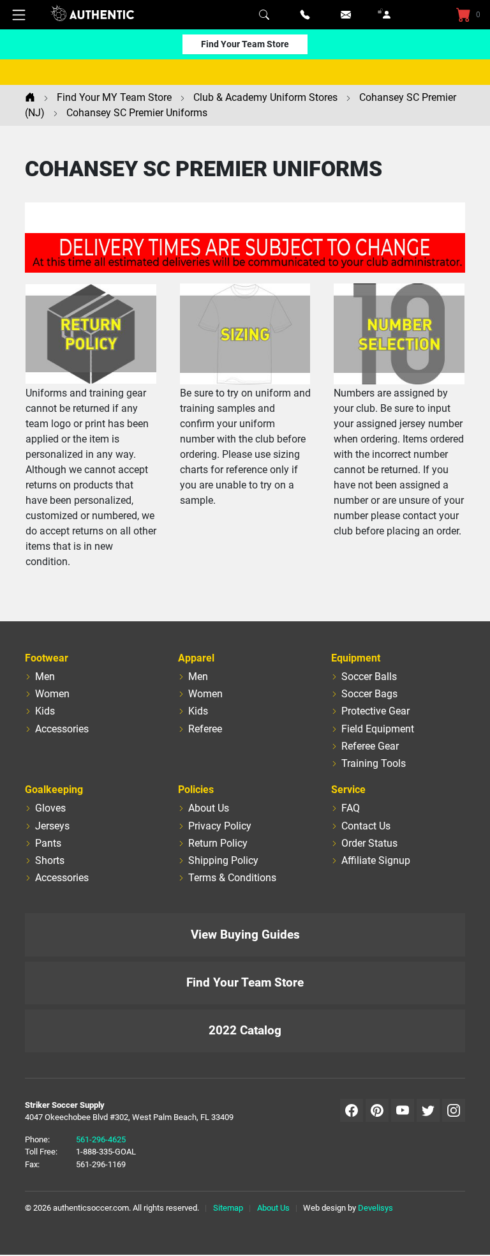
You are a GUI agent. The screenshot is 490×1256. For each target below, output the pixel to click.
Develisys (375, 1208)
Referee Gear (370, 746)
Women (52, 694)
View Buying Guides (245, 934)
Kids (45, 711)
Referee (205, 729)
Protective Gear (375, 711)
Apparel (196, 658)
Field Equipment (377, 729)
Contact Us (365, 826)
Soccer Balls (369, 676)
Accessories (62, 729)
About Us (208, 808)
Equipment (355, 658)
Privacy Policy (219, 826)
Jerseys (52, 826)
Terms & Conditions (232, 878)
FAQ (350, 808)
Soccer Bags (369, 694)
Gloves (50, 808)
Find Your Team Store (245, 44)
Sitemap (228, 1208)
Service (348, 789)
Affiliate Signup (375, 860)
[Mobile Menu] (19, 14)
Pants (48, 843)
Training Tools (373, 763)
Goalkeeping (54, 789)
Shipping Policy (223, 860)
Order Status (369, 843)
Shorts (49, 860)
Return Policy (218, 843)
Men (45, 676)
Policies (196, 789)
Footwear (46, 658)
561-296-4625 (101, 1139)
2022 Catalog (245, 1030)
